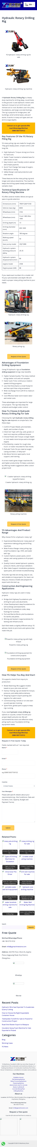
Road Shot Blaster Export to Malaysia (15, 1024)
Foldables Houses (18, 1077)
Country (4, 782)
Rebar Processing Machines (18, 1081)
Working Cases (7, 1043)
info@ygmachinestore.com (16, 946)
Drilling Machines (18, 1091)
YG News (5, 1046)
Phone (4, 769)
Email (4, 758)
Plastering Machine (18, 1083)
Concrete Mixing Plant (18, 1089)
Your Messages (7, 791)
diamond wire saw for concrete (18, 1085)
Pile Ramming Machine (18, 1079)
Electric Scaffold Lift (18, 1087)
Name (4, 747)
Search (4, 924)
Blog (3, 1039)
